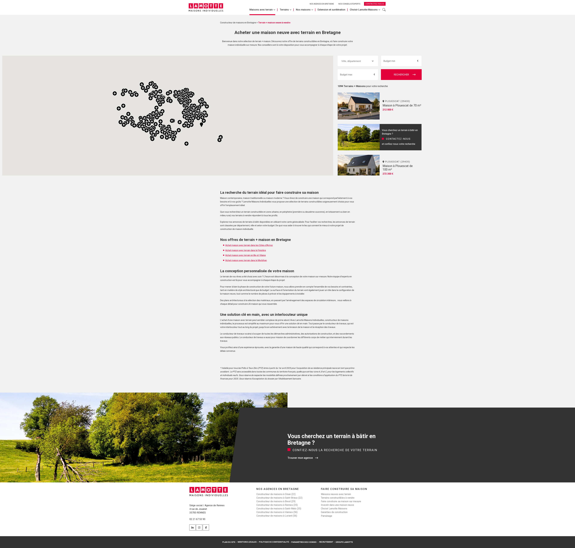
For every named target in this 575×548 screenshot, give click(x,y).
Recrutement (326, 542)
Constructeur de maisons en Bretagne (238, 22)
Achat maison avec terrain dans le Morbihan (246, 260)
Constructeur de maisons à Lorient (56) (276, 515)
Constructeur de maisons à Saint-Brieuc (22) (279, 497)
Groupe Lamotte (344, 542)
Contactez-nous (375, 4)
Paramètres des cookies (303, 542)
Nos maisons (303, 9)
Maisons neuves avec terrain (336, 494)
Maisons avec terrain (261, 9)
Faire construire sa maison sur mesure (341, 501)
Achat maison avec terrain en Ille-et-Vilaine (245, 255)
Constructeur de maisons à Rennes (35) (277, 505)
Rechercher (384, 11)
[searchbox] (355, 61)
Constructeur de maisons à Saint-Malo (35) (278, 508)
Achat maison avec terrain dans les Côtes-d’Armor (249, 245)
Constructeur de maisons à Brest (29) (275, 501)
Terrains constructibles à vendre (337, 497)
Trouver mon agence (300, 457)
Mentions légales (247, 542)
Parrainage (326, 515)
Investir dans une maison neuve (337, 505)
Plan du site (228, 542)
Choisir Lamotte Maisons (364, 9)
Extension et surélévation (331, 9)
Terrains (284, 9)
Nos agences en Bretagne (322, 4)
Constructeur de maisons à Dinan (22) (276, 494)
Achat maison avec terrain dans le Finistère (245, 250)
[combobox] (358, 61)
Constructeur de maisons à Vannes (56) (277, 512)
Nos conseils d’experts (349, 4)
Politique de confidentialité (274, 542)
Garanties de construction (334, 512)
